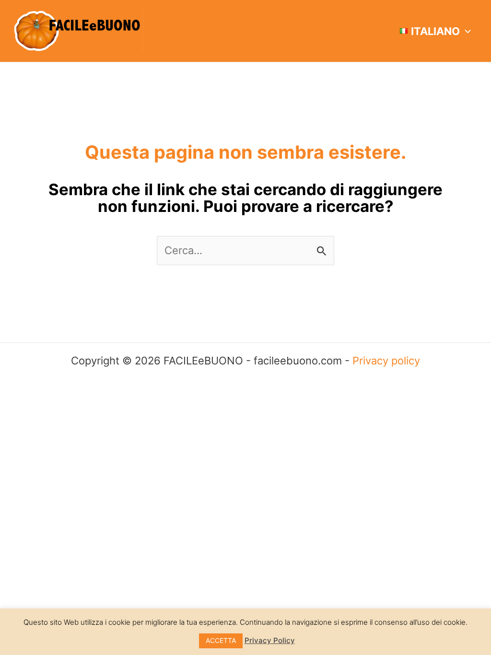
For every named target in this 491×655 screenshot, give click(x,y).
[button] (465, 31)
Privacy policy (386, 360)
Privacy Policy (270, 640)
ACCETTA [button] (221, 640)
